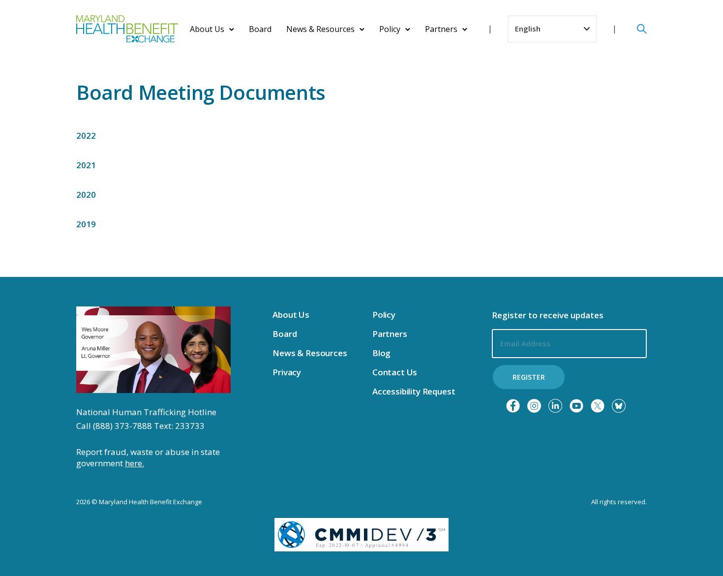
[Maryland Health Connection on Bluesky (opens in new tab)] (619, 406)
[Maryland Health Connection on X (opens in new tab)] (597, 406)
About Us (207, 29)
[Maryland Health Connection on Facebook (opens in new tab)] (513, 406)
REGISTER (528, 377)
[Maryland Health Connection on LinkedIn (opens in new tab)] (555, 406)
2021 (86, 165)
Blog (381, 353)
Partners (441, 29)
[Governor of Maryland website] (153, 348)
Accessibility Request (413, 391)
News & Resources (320, 29)
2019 (86, 224)
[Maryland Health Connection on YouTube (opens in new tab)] (576, 406)
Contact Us (394, 372)
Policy (389, 29)
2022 (86, 135)
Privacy (286, 372)
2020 (86, 194)
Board (260, 29)
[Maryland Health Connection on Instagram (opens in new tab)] (534, 406)
